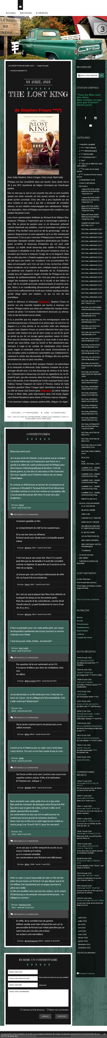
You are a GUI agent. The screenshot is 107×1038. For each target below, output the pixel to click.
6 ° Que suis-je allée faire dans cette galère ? (89, 165)
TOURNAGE (86, 551)
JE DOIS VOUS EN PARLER (89, 503)
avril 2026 (82, 931)
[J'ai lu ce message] (104, 1034)
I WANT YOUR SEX (85, 672)
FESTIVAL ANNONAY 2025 (91, 297)
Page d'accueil (42, 66)
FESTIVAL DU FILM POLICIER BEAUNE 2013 (91, 321)
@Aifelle (28, 788)
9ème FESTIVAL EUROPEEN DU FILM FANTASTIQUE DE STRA (90, 217)
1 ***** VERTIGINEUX (87, 148)
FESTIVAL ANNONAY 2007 (91, 229)
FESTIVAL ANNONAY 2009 (91, 237)
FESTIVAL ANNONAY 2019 (91, 277)
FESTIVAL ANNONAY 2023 (91, 289)
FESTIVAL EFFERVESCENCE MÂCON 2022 (89, 419)
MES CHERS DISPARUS (90, 540)
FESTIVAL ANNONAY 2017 (91, 269)
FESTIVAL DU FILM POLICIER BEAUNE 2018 (91, 327)
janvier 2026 (83, 941)
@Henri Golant (30, 681)
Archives (26, 13)
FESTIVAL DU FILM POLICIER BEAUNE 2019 (91, 333)
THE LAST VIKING (85, 682)
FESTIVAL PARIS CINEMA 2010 (90, 452)
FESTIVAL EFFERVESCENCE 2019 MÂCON (89, 394)
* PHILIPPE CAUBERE (87, 145)
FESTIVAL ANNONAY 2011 (91, 245)
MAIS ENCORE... (84, 760)
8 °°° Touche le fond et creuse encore (89, 176)
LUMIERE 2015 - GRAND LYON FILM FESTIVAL (90, 469)
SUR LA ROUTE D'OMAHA (88, 738)
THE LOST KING (38, 94)
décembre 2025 (84, 944)
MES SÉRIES (83, 558)
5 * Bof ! (82, 161)
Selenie (79, 833)
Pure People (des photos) (86, 583)
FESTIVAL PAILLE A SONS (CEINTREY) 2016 (91, 446)
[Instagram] (95, 118)
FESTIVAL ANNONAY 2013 (91, 253)
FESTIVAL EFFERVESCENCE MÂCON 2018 (89, 413)
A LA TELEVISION (88, 506)
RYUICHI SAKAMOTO (19, 71)
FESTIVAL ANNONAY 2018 (91, 273)
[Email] (20, 5)
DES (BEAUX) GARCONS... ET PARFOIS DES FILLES (91, 527)
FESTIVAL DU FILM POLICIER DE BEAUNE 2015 (91, 346)
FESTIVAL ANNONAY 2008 (91, 233)
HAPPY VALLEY (84, 748)
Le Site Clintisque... (84, 579)
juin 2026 (81, 924)
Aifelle (21, 758)
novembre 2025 (84, 948)
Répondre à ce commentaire (26, 514)
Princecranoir (82, 861)
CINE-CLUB (85, 514)
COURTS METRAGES (87, 183)
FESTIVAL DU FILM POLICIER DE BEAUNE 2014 (91, 340)
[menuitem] (11, 13)
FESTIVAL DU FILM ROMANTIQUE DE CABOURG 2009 (91, 374)
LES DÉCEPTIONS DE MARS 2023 (21, 66)
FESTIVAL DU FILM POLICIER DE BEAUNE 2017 (91, 358)
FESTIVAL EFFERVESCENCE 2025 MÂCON (89, 406)
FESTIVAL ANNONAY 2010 (91, 241)
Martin (21, 505)
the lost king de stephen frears (27, 417)
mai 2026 (81, 928)
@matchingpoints (31, 941)
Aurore (79, 783)
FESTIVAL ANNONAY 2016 (91, 265)
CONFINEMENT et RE (87, 180)
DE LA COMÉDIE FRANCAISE (89, 726)
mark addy (46, 419)
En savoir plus (13, 1036)
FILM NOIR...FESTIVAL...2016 (90, 463)
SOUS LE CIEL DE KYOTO (88, 704)
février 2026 (83, 938)
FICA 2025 (85, 458)
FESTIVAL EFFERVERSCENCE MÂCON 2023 (90, 388)
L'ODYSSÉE (81, 694)
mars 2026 (82, 934)
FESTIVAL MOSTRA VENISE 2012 (90, 434)
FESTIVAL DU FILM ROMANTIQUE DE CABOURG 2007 (91, 365)
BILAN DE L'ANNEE (88, 510)
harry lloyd (36, 419)
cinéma (44, 417)
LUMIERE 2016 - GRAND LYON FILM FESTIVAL (90, 475)
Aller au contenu (9, 2)
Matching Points (25, 905)
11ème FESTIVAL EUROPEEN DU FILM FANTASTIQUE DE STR (90, 200)
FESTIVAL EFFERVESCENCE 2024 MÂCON (89, 400)
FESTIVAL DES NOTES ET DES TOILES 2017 (91, 302)
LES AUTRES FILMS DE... (90, 536)
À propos (42, 13)
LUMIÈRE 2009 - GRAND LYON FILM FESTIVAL (90, 481)
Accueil (11, 13)
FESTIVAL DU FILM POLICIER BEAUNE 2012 (91, 315)
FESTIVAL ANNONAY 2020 (91, 281)
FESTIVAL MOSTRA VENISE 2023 (90, 440)
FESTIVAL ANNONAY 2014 (91, 257)
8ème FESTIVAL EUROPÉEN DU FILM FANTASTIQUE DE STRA (90, 208)
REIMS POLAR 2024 (89, 499)
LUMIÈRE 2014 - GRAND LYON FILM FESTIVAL (90, 494)
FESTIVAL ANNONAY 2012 (91, 249)
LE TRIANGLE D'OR (85, 660)
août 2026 (82, 918)
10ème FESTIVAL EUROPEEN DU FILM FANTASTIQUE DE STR (90, 191)
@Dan (27, 734)
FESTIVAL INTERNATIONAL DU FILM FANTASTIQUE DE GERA (90, 426)
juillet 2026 (82, 921)
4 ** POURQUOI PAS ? (88, 157)
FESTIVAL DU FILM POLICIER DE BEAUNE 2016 (91, 352)
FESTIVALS (83, 186)
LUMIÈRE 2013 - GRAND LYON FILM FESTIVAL (90, 487)
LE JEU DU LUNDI (88, 532)
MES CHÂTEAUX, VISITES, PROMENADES (91, 545)
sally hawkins (54, 417)
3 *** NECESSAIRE (86, 154)
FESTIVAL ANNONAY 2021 (91, 285)
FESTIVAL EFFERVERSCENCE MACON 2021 (90, 381)
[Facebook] (85, 118)
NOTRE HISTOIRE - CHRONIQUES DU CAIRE (88, 715)
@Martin (28, 548)
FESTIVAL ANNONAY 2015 (91, 261)
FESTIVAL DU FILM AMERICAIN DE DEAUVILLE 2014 (91, 308)
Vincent (80, 846)
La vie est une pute (86, 555)
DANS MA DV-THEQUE (90, 522)
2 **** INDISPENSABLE (30, 413)
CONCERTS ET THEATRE (91, 518)
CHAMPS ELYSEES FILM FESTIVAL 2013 (90, 224)
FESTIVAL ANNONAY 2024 (91, 293)
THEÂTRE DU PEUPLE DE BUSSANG (87, 562)
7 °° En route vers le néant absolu (88, 170)
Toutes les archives (86, 953)
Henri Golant (23, 648)
